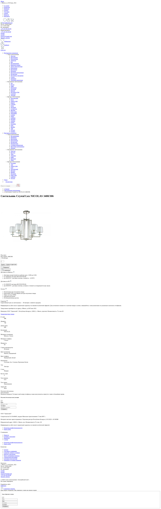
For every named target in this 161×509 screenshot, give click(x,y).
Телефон (3, 405)
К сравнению (6, 270)
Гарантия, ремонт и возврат (12, 452)
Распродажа (8, 182)
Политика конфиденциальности (13, 428)
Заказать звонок (5, 38)
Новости (6, 15)
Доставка (6, 12)
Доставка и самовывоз (10, 451)
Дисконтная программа (10, 457)
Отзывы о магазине (9, 436)
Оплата (6, 10)
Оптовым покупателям (10, 458)
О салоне (6, 5)
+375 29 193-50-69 (6, 29)
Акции (6, 13)
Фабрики (6, 8)
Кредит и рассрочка (9, 454)
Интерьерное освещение (11, 53)
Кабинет (6, 45)
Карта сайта (7, 429)
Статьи (6, 439)
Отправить (4, 409)
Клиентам (7, 7)
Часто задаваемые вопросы (11, 455)
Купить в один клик (11, 264)
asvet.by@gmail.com (6, 36)
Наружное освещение (10, 133)
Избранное (7, 41)
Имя (2, 402)
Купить (3, 264)
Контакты (7, 16)
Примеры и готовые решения (12, 460)
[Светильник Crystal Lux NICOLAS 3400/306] (26, 253)
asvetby (3, 33)
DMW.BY (3, 486)
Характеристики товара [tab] (7, 314)
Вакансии (7, 438)
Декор (5, 180)
